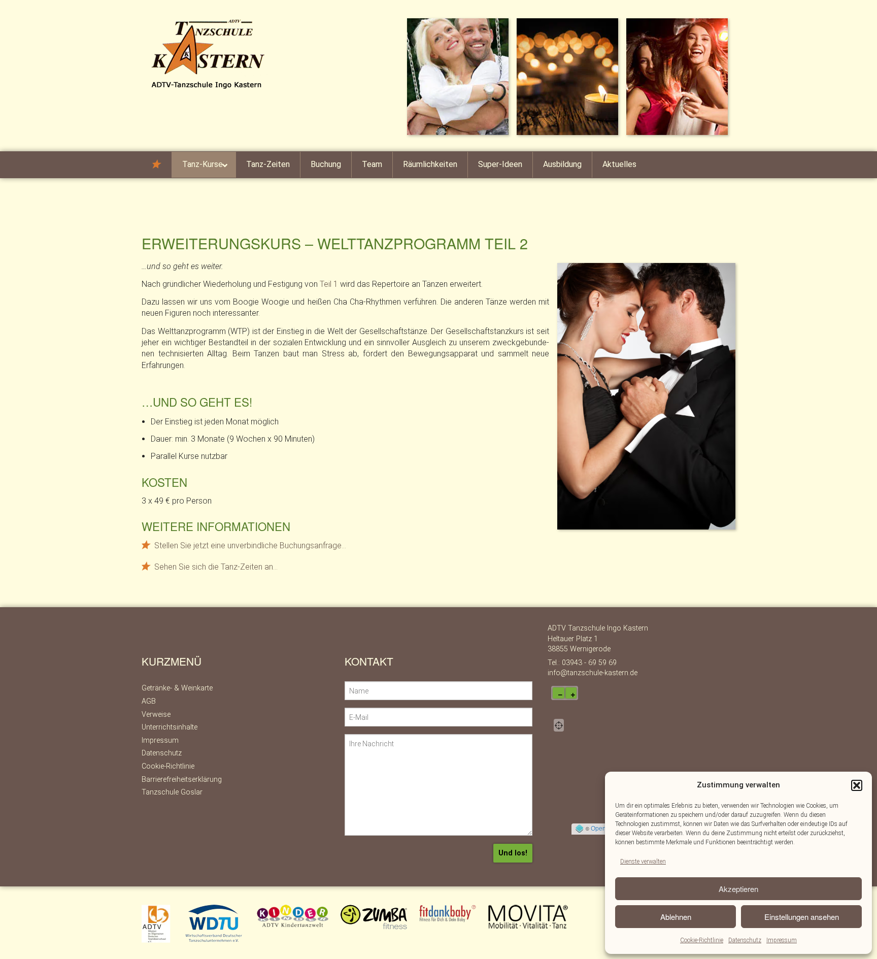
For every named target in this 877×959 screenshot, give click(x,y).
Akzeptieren (738, 888)
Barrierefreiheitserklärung (182, 779)
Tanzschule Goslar (172, 792)
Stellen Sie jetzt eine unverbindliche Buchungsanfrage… (250, 545)
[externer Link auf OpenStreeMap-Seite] (579, 828)
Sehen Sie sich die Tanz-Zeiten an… (216, 567)
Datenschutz (744, 940)
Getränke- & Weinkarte (177, 688)
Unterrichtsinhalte (169, 727)
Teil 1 (329, 284)
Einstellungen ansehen (801, 916)
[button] (857, 785)
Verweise (156, 714)
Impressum (781, 940)
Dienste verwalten (643, 861)
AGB (149, 701)
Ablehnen (675, 916)
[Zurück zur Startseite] (210, 53)
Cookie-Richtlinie (701, 940)
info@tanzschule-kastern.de (592, 673)
